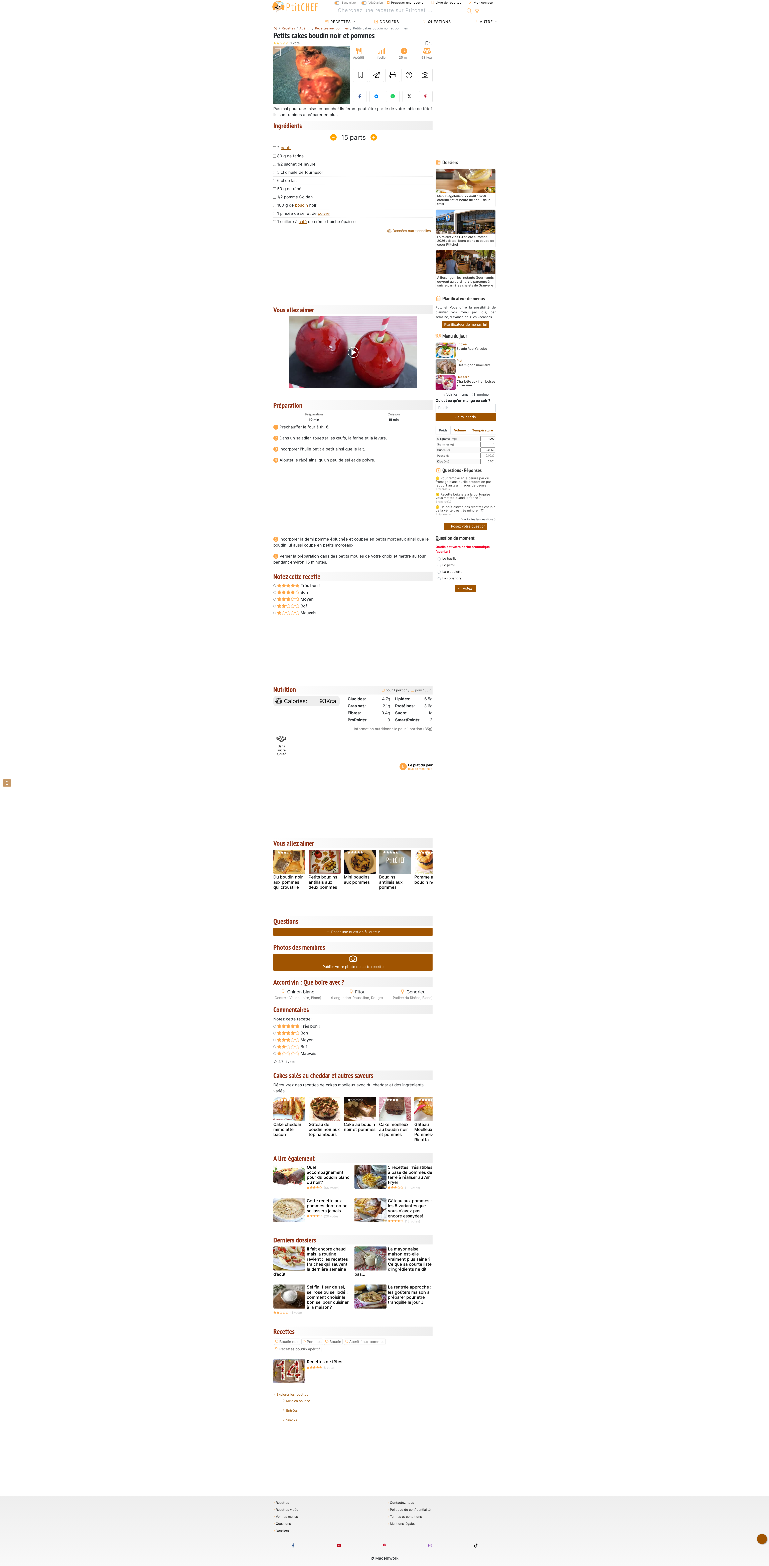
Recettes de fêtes (324, 1361)
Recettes (340, 22)
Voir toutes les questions (477, 519)
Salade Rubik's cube (472, 349)
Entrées (292, 1410)
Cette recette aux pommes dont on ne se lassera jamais (327, 1205)
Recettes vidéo (287, 1510)
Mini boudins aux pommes (357, 879)
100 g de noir (296, 205)
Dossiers (388, 22)
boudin (301, 205)
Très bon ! (310, 585)
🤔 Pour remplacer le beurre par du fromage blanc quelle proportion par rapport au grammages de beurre (463, 481)
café (303, 221)
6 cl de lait (287, 180)
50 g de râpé (289, 188)
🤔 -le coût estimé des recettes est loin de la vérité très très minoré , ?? (465, 508)
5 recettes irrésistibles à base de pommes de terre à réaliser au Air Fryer (410, 1175)
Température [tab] (482, 430)
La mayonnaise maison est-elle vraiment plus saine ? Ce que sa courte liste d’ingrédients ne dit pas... (393, 1261)
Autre (486, 22)
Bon (304, 592)
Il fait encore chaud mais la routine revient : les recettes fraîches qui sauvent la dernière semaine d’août (310, 1261)
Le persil (448, 565)
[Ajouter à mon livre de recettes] (360, 75)
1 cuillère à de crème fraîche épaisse (316, 221)
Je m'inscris (465, 417)
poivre (324, 213)
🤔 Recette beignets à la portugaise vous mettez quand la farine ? (463, 496)
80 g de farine (290, 156)
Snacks (291, 1420)
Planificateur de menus (463, 324)
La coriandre (451, 578)
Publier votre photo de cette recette (353, 967)
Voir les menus (456, 394)
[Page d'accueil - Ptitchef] (275, 28)
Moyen (307, 599)
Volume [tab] (460, 430)
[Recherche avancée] (477, 11)
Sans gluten (349, 2)
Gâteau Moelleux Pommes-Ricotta (424, 1132)
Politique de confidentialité (410, 1510)
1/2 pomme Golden (295, 197)
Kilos (443, 461)
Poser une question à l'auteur (355, 932)
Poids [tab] (443, 430)
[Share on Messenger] (376, 96)
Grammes (445, 444)
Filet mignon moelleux (473, 365)
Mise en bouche (298, 1401)
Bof (303, 606)
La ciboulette (452, 572)
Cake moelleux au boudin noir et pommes (394, 1129)
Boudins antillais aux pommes (391, 882)
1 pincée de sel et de (303, 213)
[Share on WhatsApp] (393, 96)
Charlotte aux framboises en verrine (476, 383)
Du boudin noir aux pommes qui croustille (288, 882)
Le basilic (449, 558)
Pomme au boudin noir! (426, 879)
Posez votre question (467, 526)
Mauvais (308, 612)
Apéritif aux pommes (366, 1342)
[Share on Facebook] (360, 96)
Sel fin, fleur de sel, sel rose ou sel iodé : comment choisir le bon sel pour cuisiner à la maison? (328, 1297)
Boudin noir (289, 1342)
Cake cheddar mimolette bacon (287, 1129)
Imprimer (482, 394)
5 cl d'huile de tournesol (300, 172)
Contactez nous (402, 1503)
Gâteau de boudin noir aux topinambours (324, 1129)
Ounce (444, 450)
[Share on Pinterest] (426, 96)
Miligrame (447, 438)
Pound (444, 455)
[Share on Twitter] (409, 96)
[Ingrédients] (7, 783)
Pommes (314, 1342)
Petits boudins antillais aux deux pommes (323, 882)
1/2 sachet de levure (296, 164)
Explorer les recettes (292, 1394)
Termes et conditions (406, 1517)
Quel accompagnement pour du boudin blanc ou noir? (328, 1175)
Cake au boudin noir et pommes (359, 1127)
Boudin (335, 1342)
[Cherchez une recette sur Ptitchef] (469, 10)
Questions (439, 22)
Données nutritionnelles (411, 231)
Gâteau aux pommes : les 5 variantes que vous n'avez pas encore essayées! (410, 1208)
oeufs (286, 147)
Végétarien (375, 2)
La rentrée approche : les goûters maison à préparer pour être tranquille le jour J (409, 1295)
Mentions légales (402, 1524)
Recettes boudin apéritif (299, 1349)
